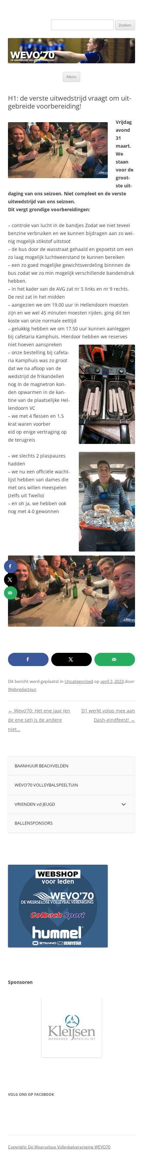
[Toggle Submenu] (123, 804)
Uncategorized (79, 681)
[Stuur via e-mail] (114, 659)
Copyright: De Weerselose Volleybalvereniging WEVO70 (59, 1147)
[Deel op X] (71, 659)
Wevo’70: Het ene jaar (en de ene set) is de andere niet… (39, 719)
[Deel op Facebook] (28, 659)
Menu (71, 76)
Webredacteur (22, 689)
